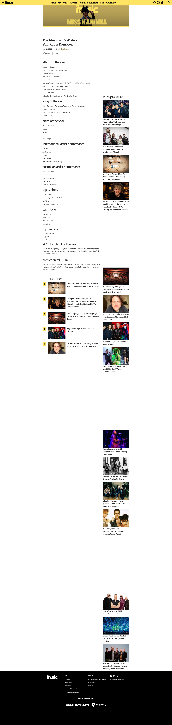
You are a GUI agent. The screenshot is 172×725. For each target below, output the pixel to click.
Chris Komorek (65, 49)
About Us (67, 679)
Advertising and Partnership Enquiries (97, 679)
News (53, 2)
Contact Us (90, 685)
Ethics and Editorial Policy (71, 689)
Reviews (93, 2)
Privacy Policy (68, 682)
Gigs (102, 2)
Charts (84, 2)
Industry (74, 2)
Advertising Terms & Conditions (72, 692)
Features (62, 2)
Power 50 (110, 2)
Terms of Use (68, 685)
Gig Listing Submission (93, 682)
